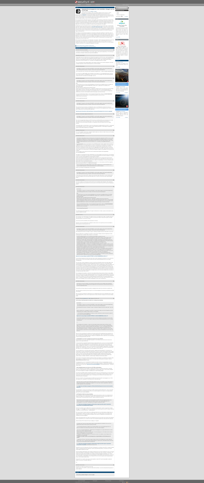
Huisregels (95, 480)
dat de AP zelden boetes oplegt (97, 26)
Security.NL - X (118, 60)
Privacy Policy (108, 480)
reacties (95, 11)
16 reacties (126, 16)
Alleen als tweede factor (120, 14)
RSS (128, 482)
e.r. (82, 214)
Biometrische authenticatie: (120, 10)
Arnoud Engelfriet (123, 86)
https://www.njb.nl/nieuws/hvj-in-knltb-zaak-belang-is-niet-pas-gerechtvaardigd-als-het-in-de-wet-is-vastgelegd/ (94, 111)
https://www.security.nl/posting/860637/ (93, 364)
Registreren (127, 4)
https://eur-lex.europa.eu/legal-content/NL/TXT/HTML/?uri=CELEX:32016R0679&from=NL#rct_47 (91, 256)
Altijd (118, 12)
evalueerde (84, 14)
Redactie (92, 11)
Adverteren (121, 480)
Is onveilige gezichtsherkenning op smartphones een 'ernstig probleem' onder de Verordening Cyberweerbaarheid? (122, 84)
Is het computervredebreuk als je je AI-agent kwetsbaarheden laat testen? (121, 109)
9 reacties (126, 117)
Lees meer (117, 92)
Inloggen (124, 4)
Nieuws (77, 7)
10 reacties (126, 92)
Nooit (118, 13)
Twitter (124, 482)
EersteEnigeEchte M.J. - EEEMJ (86, 298)
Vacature (117, 39)
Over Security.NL (81, 480)
